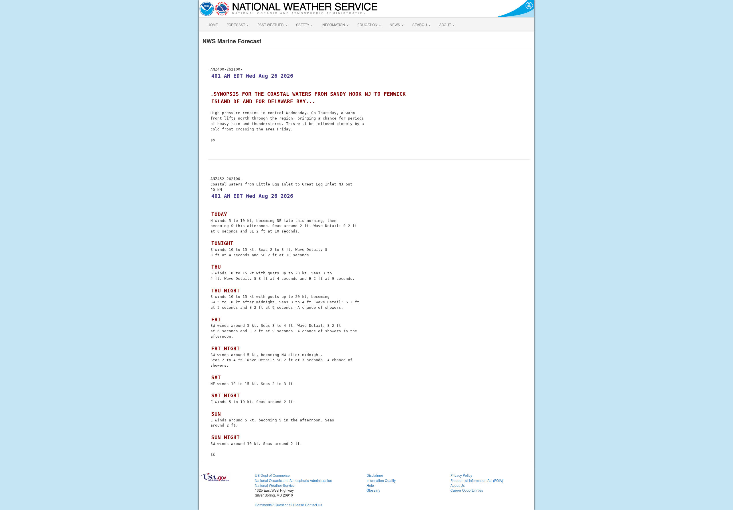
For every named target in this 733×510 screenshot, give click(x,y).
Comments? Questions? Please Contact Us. (289, 504)
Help (370, 485)
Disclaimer (374, 475)
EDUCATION (367, 24)
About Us (457, 485)
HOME (213, 24)
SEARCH (420, 24)
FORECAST (236, 24)
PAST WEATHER (271, 24)
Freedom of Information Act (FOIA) (476, 480)
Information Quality (381, 480)
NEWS (395, 24)
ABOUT (445, 24)
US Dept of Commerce (272, 475)
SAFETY (303, 24)
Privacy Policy (461, 475)
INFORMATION (334, 24)
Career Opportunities (466, 490)
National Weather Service (275, 485)
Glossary (373, 490)
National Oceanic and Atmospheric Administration (293, 480)
